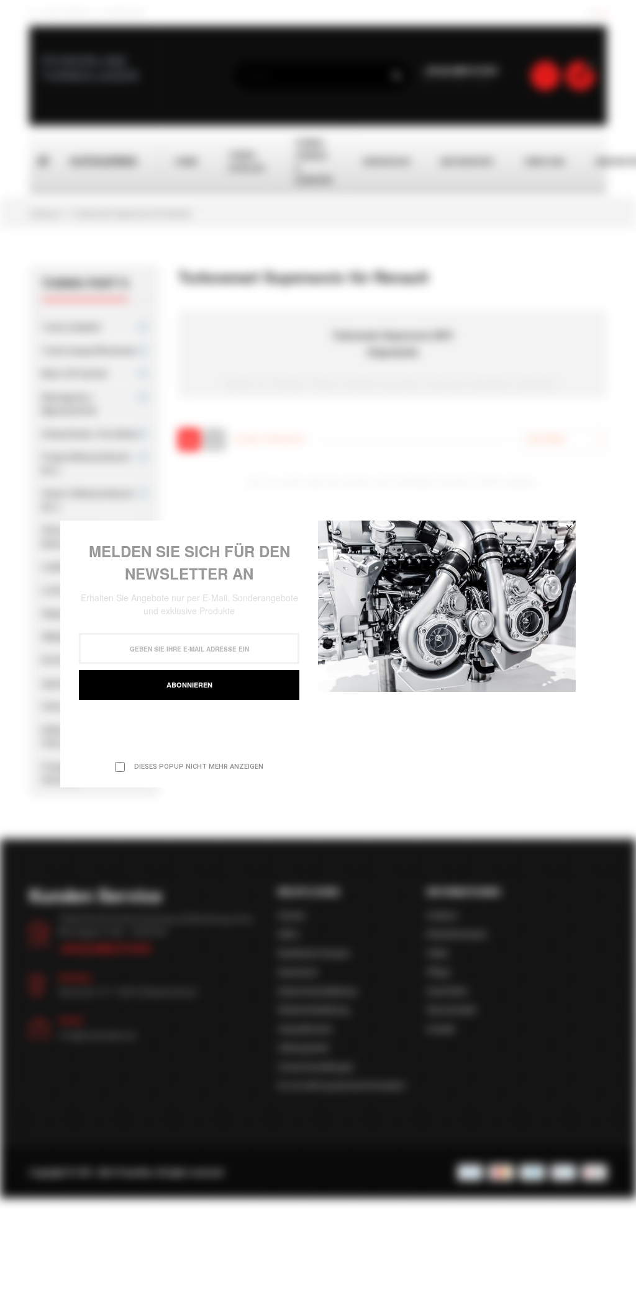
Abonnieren (189, 684)
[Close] (569, 527)
